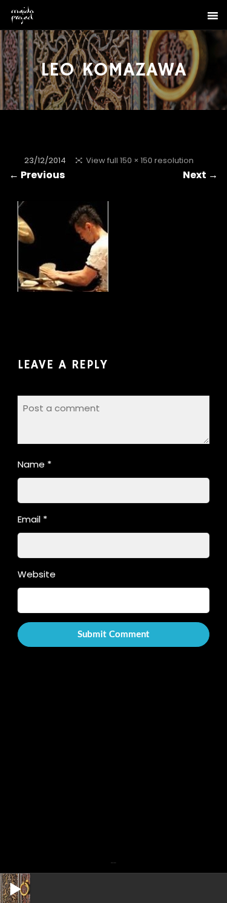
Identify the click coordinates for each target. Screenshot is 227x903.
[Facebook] (112, 855)
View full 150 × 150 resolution (140, 160)
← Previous (37, 175)
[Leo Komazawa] (63, 284)
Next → (200, 175)
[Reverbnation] (115, 855)
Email (32, 519)
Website (37, 574)
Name (34, 464)
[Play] (6, 879)
